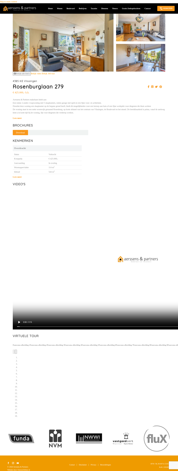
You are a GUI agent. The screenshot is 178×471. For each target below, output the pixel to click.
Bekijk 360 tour (48, 73)
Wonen (59, 9)
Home (50, 9)
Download (20, 132)
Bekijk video (36, 73)
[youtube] (18, 463)
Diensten (104, 9)
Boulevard (71, 9)
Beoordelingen (105, 465)
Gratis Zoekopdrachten (131, 9)
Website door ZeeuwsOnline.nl (18, 470)
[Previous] (14, 352)
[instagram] (13, 463)
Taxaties (94, 9)
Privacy (93, 465)
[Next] (16, 352)
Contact (148, 9)
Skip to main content (8, 2)
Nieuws (115, 9)
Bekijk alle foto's (23, 73)
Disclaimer (83, 465)
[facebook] (8, 463)
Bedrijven (83, 9)
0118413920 (165, 8)
